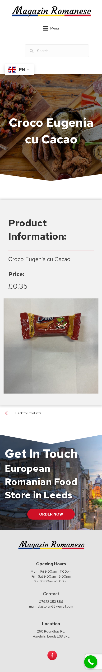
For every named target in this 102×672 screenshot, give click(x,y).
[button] (51, 514)
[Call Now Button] (90, 661)
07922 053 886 (51, 601)
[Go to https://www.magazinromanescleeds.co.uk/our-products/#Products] (51, 414)
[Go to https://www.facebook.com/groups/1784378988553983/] (52, 655)
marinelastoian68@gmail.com (51, 606)
